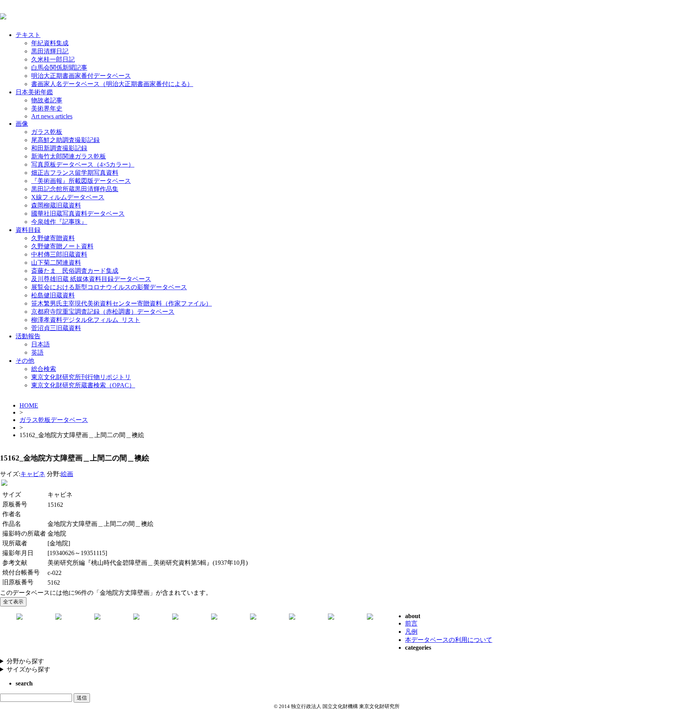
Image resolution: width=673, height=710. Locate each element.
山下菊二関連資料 (56, 262)
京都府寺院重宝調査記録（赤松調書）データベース (102, 311)
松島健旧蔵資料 (53, 295)
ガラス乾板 (46, 131)
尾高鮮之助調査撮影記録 (65, 140)
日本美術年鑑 (34, 92)
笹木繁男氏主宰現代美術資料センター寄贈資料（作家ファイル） (121, 303)
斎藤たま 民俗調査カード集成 (74, 270)
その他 (25, 360)
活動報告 (28, 336)
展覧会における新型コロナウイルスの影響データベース (109, 287)
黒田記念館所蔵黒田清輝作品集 (74, 189)
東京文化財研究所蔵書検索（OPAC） (83, 385)
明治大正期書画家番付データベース (81, 75)
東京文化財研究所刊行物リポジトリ (81, 377)
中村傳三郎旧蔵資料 (59, 254)
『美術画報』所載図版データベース (81, 181)
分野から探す (25, 661)
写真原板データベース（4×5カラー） (82, 164)
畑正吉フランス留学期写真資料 (74, 172)
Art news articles (51, 116)
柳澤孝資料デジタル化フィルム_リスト (85, 319)
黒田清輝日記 (50, 51)
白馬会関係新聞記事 (59, 67)
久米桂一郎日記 (53, 59)
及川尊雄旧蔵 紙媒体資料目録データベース (91, 279)
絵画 (67, 474)
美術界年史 (46, 108)
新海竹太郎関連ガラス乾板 (68, 156)
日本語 (40, 344)
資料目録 (28, 230)
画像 (22, 123)
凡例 (411, 631)
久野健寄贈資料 (53, 238)
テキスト (28, 35)
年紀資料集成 (50, 43)
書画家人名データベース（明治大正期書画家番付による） (112, 84)
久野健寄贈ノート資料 (62, 246)
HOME (28, 405)
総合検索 (43, 369)
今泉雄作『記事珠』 (59, 221)
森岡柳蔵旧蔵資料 (56, 205)
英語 (37, 352)
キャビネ (32, 474)
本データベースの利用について (448, 639)
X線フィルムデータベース (67, 197)
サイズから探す (28, 669)
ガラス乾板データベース (53, 420)
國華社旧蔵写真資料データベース (78, 213)
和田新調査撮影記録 (59, 148)
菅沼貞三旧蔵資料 (56, 328)
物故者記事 (46, 100)
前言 (411, 623)
